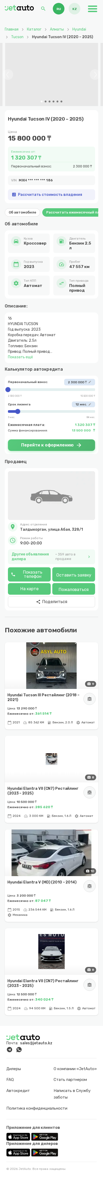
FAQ (10, 1079)
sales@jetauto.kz (36, 1043)
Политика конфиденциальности (36, 1108)
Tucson (17, 37)
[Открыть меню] (92, 8)
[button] (51, 527)
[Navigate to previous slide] (8, 74)
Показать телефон (26, 574)
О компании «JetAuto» (75, 1068)
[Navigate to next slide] (95, 74)
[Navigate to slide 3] (50, 101)
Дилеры (13, 1068)
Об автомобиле (22, 212)
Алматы (57, 29)
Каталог (34, 29)
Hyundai (79, 29)
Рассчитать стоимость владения (47, 194)
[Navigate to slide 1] (42, 101)
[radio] (58, 8)
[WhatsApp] (19, 1049)
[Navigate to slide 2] (46, 101)
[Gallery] (51, 74)
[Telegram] (9, 1049)
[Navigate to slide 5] (57, 101)
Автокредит (18, 1090)
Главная (11, 29)
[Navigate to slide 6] (61, 101)
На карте (29, 588)
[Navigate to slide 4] (53, 101)
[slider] (51, 390)
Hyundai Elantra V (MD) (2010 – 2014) (42, 882)
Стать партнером (70, 1079)
